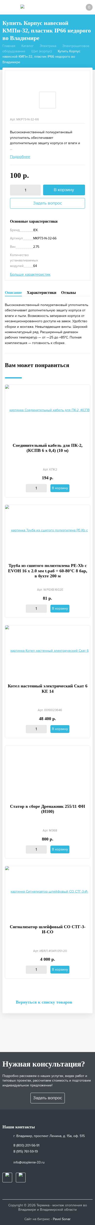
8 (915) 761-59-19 (25, 1151)
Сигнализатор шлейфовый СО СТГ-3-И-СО (48, 929)
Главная (8, 46)
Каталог (27, 46)
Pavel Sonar (62, 1219)
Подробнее (20, 156)
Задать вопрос (47, 203)
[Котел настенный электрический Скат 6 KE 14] (47, 651)
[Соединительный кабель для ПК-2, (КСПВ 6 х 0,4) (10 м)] (47, 410)
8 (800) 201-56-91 (26, 1145)
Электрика (48, 46)
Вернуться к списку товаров (44, 1002)
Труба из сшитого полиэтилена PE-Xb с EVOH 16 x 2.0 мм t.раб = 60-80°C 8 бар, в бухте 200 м (47, 570)
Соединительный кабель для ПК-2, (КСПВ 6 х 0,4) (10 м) (48, 448)
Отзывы (68, 293)
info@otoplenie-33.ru (29, 1162)
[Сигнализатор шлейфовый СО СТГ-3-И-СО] (47, 892)
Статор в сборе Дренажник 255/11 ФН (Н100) (47, 809)
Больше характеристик (30, 274)
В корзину (64, 189)
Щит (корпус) (41, 51)
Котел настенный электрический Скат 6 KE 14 (47, 688)
